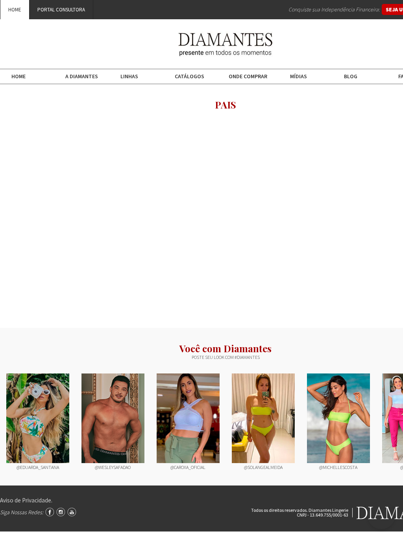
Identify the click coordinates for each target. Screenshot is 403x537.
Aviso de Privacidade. (26, 500)
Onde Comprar (248, 76)
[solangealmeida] (263, 418)
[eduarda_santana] (37, 418)
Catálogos (189, 76)
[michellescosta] (338, 418)
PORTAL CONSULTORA (61, 9)
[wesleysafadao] (112, 418)
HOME (14, 9)
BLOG (350, 76)
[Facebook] (49, 512)
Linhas (129, 76)
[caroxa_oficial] (188, 418)
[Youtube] (71, 512)
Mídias (298, 76)
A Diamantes (81, 76)
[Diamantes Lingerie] (225, 51)
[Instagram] (60, 512)
